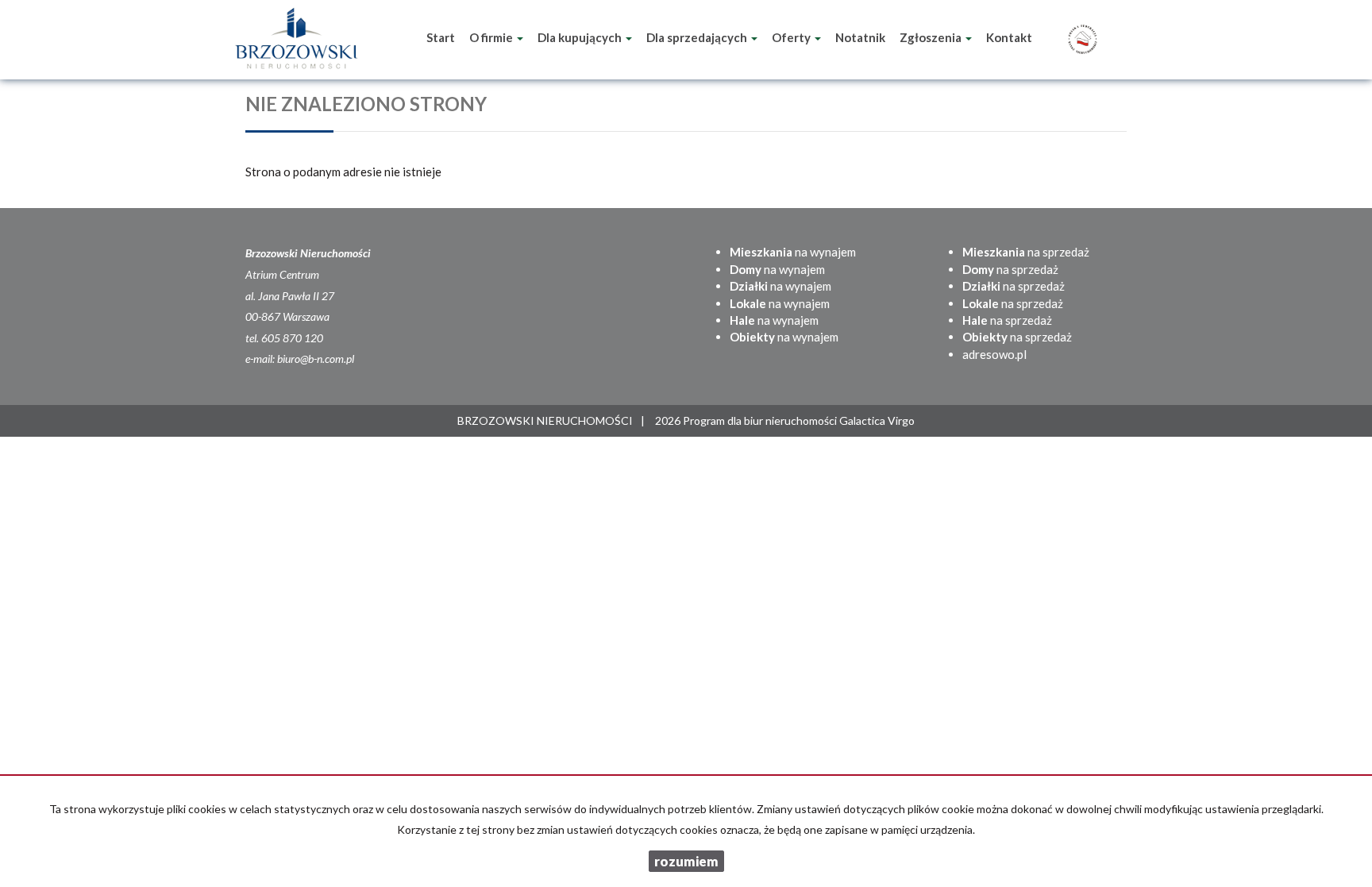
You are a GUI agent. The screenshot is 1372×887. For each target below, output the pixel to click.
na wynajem (793, 252)
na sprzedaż (1025, 252)
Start (440, 37)
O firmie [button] (492, 37)
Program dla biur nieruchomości (761, 420)
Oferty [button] (792, 37)
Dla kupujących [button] (581, 37)
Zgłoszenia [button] (932, 37)
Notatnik (860, 37)
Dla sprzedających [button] (698, 37)
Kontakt (1009, 37)
